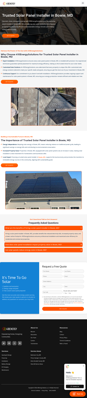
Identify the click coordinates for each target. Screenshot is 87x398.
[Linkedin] (20, 343)
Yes (66, 293)
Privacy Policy (46, 304)
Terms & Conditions (78, 302)
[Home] (9, 329)
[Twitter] (4, 343)
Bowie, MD (41, 157)
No (70, 293)
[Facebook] (9, 343)
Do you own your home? (70, 291)
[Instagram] (14, 343)
